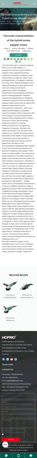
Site (28, 51)
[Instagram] (15, 359)
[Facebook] (3, 359)
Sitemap (12, 450)
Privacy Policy (22, 450)
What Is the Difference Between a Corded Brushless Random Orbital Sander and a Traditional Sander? (10, 319)
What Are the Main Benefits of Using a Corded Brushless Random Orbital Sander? (27, 296)
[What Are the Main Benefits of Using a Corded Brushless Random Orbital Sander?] (26, 286)
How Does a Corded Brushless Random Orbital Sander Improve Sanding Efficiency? (10, 296)
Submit (11, 439)
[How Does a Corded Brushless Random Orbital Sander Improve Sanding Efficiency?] (10, 286)
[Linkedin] (7, 359)
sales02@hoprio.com (15, 381)
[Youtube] (11, 359)
